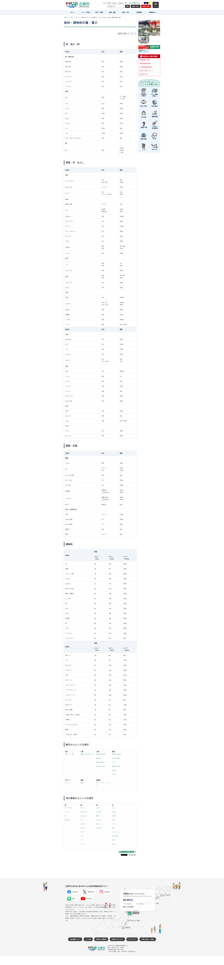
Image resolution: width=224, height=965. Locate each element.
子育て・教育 (99, 12)
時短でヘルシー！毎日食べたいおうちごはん (94, 17)
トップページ (77, 17)
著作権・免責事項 (101, 939)
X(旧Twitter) (91, 892)
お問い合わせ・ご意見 (148, 939)
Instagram (107, 892)
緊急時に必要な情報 (149, 56)
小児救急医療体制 (146, 67)
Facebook (75, 892)
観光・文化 (125, 12)
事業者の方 (152, 12)
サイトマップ (132, 939)
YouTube (89, 898)
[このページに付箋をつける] (127, 852)
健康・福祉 (112, 12)
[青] (145, 3)
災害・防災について (146, 70)
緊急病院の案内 (145, 60)
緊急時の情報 (146, 6)
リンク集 (88, 939)
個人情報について (75, 939)
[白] (142, 3)
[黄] (150, 3)
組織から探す (135, 6)
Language (120, 3)
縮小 (130, 3)
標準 (134, 3)
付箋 (126, 3)
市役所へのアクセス (117, 939)
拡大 (138, 3)
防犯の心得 (143, 74)
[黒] (147, 3)
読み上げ (114, 3)
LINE (73, 898)
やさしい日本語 (107, 3)
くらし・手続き (85, 12)
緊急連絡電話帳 (145, 63)
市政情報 (139, 12)
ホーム (72, 12)
